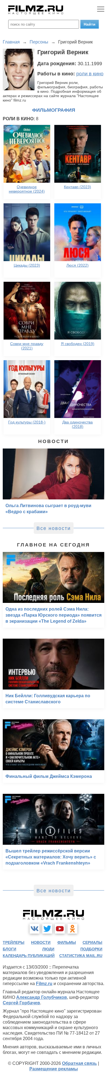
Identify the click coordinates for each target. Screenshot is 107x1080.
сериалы (92, 942)
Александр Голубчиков (41, 997)
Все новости (53, 528)
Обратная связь (79, 1063)
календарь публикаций (29, 955)
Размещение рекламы (53, 1069)
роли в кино (89, 73)
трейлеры (13, 942)
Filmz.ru (44, 983)
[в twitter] (47, 929)
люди (48, 949)
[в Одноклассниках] (72, 929)
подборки (91, 949)
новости (40, 942)
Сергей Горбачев (21, 1002)
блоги (9, 949)
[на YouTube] (60, 929)
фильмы (66, 942)
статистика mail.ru (80, 955)
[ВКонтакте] (35, 929)
